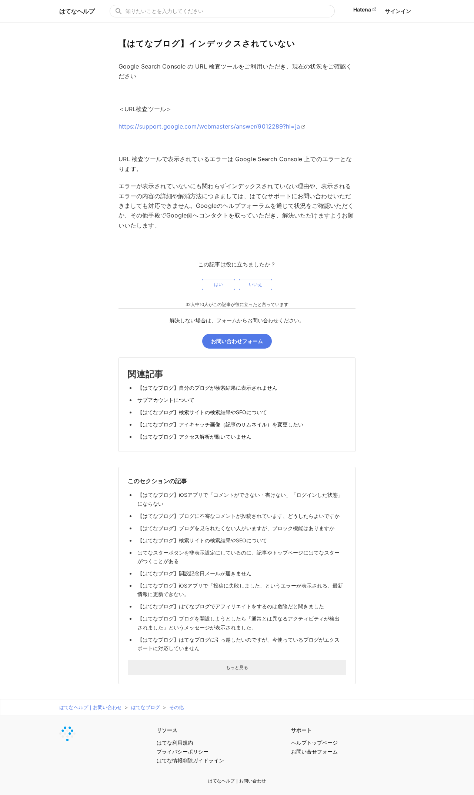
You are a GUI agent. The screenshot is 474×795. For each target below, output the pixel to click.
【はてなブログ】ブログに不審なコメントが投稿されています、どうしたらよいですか (238, 516)
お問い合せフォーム (314, 751)
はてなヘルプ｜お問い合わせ (90, 707)
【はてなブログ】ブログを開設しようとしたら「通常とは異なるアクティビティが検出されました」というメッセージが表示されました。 (238, 622)
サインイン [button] (398, 11)
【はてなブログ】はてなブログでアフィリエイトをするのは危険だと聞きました (230, 606)
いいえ (255, 284)
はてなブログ (145, 707)
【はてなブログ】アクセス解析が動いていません (194, 436)
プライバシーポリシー (182, 751)
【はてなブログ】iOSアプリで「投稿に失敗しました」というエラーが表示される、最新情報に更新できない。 (240, 589)
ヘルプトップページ (314, 742)
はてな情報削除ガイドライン (190, 760)
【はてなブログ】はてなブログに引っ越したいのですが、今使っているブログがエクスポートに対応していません (238, 643)
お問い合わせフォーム (237, 341)
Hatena (362, 9)
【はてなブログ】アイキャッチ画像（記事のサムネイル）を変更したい (220, 424)
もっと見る (237, 667)
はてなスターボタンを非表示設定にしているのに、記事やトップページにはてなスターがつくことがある (238, 556)
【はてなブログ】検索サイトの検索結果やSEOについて (202, 412)
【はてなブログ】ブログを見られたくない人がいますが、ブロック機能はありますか (235, 528)
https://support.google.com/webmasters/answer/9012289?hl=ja (209, 126)
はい (218, 284)
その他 (176, 707)
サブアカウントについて (165, 400)
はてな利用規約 (175, 742)
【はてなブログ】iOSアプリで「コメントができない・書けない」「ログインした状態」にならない (240, 499)
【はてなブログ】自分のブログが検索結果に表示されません (207, 388)
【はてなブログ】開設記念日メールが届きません (194, 573)
